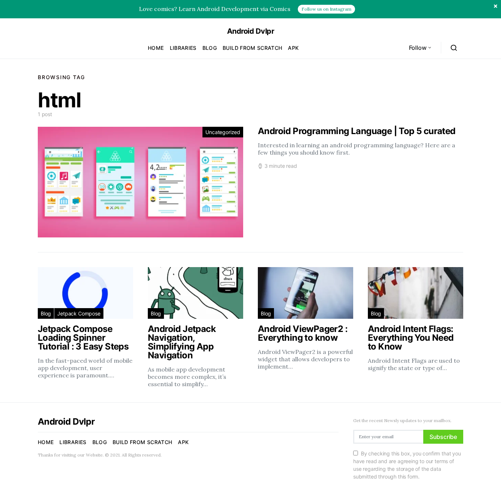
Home (156, 48)
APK (293, 48)
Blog (209, 48)
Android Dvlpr (250, 31)
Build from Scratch (252, 48)
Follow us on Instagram (326, 9)
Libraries (183, 48)
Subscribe (443, 436)
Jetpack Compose (78, 313)
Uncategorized (222, 132)
